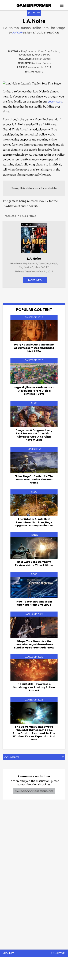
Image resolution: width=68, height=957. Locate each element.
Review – (34, 563)
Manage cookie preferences (34, 791)
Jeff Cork (17, 33)
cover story (55, 101)
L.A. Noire (34, 259)
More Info (35, 280)
